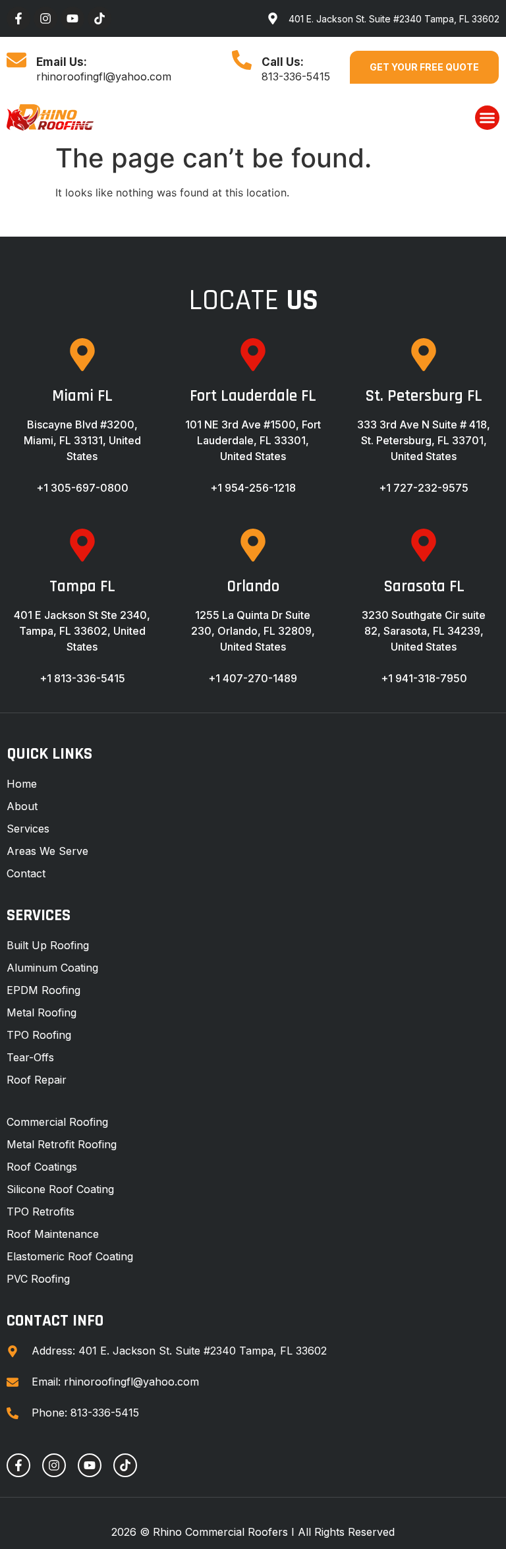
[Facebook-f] (18, 18)
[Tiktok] (99, 18)
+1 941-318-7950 (424, 678)
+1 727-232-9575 (423, 487)
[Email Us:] (16, 60)
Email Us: (61, 62)
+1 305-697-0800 (82, 487)
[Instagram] (45, 18)
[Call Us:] (242, 60)
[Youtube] (72, 18)
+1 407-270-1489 (252, 678)
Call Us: (283, 62)
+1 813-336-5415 (82, 678)
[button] (487, 118)
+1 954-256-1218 (253, 487)
